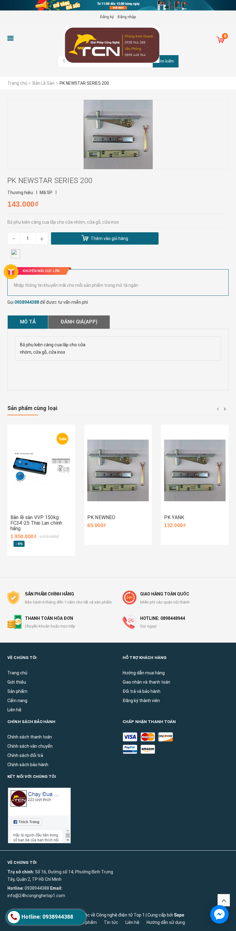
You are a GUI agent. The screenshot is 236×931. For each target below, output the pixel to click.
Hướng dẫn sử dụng (166, 922)
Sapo (179, 915)
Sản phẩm (87, 922)
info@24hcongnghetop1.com (36, 895)
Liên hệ (132, 922)
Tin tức (111, 922)
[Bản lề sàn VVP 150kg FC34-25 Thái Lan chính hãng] (41, 470)
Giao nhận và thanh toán (146, 682)
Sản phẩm (17, 691)
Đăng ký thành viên (141, 700)
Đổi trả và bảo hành (141, 691)
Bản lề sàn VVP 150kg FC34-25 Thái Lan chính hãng (36, 522)
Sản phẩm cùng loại (32, 408)
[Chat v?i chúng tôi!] (219, 914)
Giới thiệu (16, 682)
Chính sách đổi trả (25, 755)
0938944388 (26, 302)
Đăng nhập (127, 17)
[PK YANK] (195, 470)
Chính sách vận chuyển (30, 746)
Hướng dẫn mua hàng (144, 672)
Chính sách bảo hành (27, 764)
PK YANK (174, 517)
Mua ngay (29, 511)
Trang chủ (17, 672)
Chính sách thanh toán (29, 736)
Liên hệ (14, 709)
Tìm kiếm (165, 61)
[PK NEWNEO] (118, 470)
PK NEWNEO (101, 517)
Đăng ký (107, 17)
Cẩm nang (17, 700)
